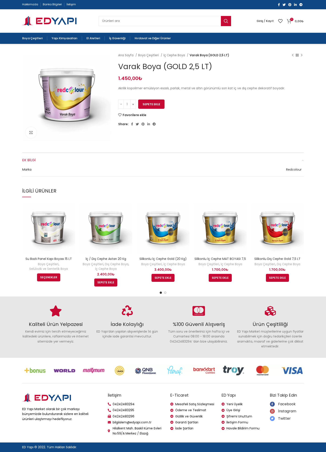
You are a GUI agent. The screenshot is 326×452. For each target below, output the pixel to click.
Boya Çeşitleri (149, 55)
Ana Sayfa (126, 55)
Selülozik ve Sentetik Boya (48, 269)
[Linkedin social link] (295, 5)
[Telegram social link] (301, 5)
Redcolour (294, 169)
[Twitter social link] (284, 5)
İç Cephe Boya (174, 55)
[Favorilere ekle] (71, 219)
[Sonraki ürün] (301, 55)
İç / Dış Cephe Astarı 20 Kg (106, 259)
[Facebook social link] (279, 5)
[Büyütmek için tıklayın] (31, 132)
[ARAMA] (226, 21)
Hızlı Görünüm (71, 209)
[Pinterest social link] (290, 5)
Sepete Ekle (151, 104)
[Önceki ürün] (293, 55)
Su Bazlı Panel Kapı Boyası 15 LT (49, 259)
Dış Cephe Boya (116, 264)
